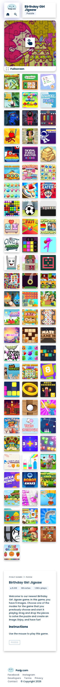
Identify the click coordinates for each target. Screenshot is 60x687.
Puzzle (29, 577)
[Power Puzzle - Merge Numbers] (48, 371)
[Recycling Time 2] (12, 498)
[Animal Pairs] (48, 100)
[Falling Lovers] (12, 226)
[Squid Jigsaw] (30, 118)
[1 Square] (48, 208)
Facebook (13, 674)
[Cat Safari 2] (12, 371)
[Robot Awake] (30, 480)
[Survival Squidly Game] (12, 353)
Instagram (29, 674)
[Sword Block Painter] (30, 244)
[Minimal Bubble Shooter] (30, 154)
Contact (12, 681)
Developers (14, 678)
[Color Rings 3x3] (30, 389)
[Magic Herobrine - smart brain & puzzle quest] (48, 389)
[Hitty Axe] (30, 190)
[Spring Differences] (12, 443)
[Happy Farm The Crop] (30, 516)
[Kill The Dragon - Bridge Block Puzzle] (12, 407)
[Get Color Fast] (30, 226)
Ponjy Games (15, 577)
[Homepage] (12, 7)
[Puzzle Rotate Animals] (12, 100)
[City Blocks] (48, 154)
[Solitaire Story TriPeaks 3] (12, 425)
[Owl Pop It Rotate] (12, 154)
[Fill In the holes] (48, 534)
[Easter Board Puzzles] (30, 371)
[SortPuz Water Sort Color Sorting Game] (30, 462)
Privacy (39, 678)
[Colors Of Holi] (30, 100)
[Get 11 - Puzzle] (30, 443)
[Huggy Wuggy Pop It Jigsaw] (12, 118)
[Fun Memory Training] (30, 172)
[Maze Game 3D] (48, 335)
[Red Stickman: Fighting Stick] (12, 136)
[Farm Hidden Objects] (48, 299)
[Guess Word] (48, 353)
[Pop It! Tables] (48, 226)
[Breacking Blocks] (12, 389)
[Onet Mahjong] (12, 244)
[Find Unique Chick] (48, 480)
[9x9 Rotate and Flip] (48, 443)
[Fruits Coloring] (12, 552)
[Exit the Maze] (48, 263)
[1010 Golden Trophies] (12, 208)
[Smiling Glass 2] (12, 263)
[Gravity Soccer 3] (30, 208)
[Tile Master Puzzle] (48, 317)
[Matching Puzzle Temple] (30, 299)
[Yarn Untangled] (30, 425)
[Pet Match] (12, 462)
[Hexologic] (12, 335)
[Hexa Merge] (12, 480)
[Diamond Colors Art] (30, 498)
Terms (28, 678)
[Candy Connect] (12, 317)
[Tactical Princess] (30, 136)
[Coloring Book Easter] (12, 516)
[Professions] (30, 81)
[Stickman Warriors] (12, 534)
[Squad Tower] (30, 263)
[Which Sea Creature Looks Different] (12, 172)
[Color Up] (30, 280)
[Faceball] (48, 244)
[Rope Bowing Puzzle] (48, 425)
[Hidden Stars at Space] (48, 136)
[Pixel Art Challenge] (12, 280)
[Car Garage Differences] (48, 280)
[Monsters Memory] (48, 172)
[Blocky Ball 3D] (30, 407)
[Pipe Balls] (48, 516)
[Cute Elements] (12, 299)
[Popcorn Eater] (48, 190)
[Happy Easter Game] (48, 498)
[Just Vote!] (48, 81)
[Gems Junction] (12, 190)
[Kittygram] (30, 317)
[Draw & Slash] (48, 407)
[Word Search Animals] (12, 81)
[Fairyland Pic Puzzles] (30, 534)
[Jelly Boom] (30, 353)
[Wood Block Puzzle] (30, 335)
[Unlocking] (48, 118)
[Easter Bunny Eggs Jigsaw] (48, 462)
